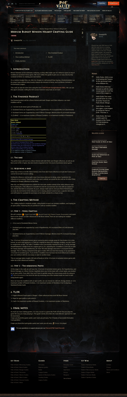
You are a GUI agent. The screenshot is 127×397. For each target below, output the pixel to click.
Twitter (9, 3)
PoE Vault (63, 5)
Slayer (11, 18)
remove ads (113, 3)
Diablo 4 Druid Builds (87, 367)
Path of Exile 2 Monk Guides (19, 367)
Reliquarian (108, 19)
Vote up (82, 29)
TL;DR (50, 57)
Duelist (14, 16)
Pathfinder (77, 21)
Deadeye (76, 18)
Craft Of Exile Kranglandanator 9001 (54, 87)
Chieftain (44, 21)
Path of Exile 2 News (17, 382)
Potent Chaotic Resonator (59, 214)
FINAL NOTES (20, 61)
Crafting (13, 35)
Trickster (28, 21)
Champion (13, 21)
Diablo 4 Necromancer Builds (89, 370)
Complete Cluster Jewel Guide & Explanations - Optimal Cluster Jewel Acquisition (100, 171)
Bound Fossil (42, 214)
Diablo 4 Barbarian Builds (88, 364)
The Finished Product (55, 53)
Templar (94, 16)
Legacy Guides (42, 380)
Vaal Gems (67, 370)
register (102, 3)
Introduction (19, 53)
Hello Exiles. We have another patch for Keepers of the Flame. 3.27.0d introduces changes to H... (103, 120)
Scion (109, 16)
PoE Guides (67, 10)
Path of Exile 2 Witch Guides (19, 377)
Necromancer (61, 18)
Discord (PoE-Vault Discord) (55, 328)
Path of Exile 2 (107, 10)
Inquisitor (93, 18)
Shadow (31, 16)
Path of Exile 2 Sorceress (18, 372)
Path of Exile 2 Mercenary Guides (20, 364)
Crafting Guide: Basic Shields (99, 162)
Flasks (65, 367)
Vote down (82, 36)
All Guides (41, 364)
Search (40, 4)
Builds (40, 370)
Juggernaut (45, 18)
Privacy (108, 367)
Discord (12, 3)
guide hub (94, 61)
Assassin (28, 18)
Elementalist (61, 21)
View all (102, 178)
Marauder (47, 16)
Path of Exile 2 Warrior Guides (19, 375)
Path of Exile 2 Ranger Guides (19, 370)
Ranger (78, 16)
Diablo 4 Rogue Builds (87, 372)
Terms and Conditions (112, 370)
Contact (108, 364)
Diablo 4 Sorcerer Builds (88, 375)
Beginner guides (43, 367)
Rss (16, 3)
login (94, 3)
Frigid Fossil (28, 214)
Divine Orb (58, 323)
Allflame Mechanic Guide (43, 10)
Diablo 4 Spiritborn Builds (88, 377)
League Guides (43, 372)
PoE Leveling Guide (93, 10)
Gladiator (13, 19)
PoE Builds (57, 10)
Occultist (60, 19)
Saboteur (28, 19)
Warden (76, 19)
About (108, 372)
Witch (62, 16)
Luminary (108, 21)
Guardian (92, 21)
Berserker (44, 19)
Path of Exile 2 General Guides (20, 380)
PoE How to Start (79, 10)
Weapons (66, 375)
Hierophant (93, 19)
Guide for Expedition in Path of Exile (100, 155)
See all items (67, 378)
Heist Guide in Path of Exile (102, 141)
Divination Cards (68, 364)
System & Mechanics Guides (46, 375)
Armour (66, 372)
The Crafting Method (22, 57)
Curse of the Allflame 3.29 (24, 10)
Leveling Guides (43, 377)
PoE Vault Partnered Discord (99, 147)
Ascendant (108, 18)
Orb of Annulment (19, 275)
